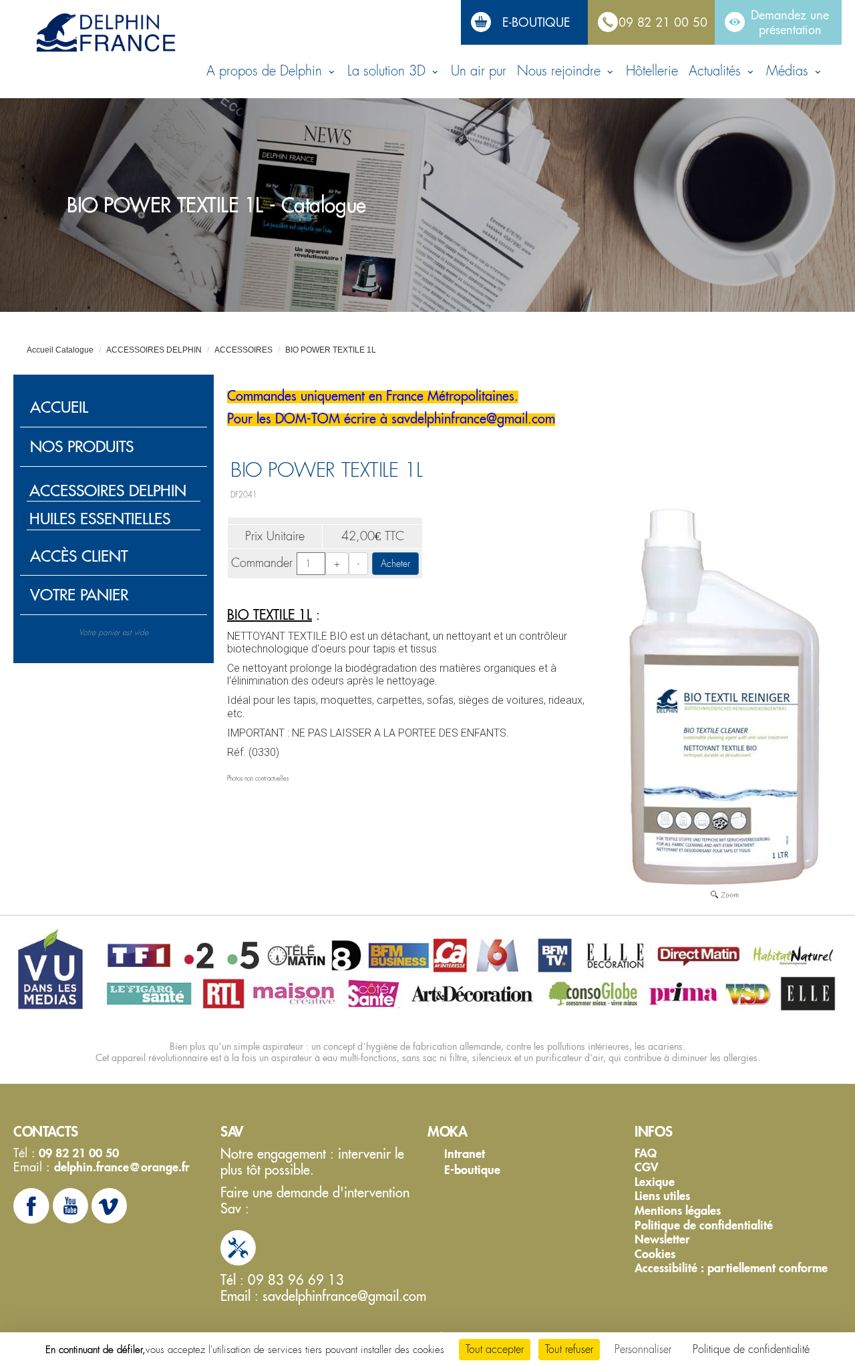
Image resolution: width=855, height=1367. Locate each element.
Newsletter (662, 1239)
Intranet (464, 1153)
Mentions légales (678, 1210)
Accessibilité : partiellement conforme (731, 1268)
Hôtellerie (652, 71)
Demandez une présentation (790, 22)
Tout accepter (495, 1349)
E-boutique (536, 22)
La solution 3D (388, 71)
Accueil (59, 407)
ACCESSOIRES (243, 350)
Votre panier (79, 594)
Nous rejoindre (561, 71)
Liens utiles (662, 1196)
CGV (647, 1167)
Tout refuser (569, 1349)
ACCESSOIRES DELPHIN (154, 350)
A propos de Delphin (266, 71)
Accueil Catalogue (60, 350)
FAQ (646, 1153)
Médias (789, 71)
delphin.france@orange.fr (122, 1167)
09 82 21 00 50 (663, 22)
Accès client (79, 556)
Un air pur (478, 71)
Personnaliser (643, 1349)
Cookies (655, 1254)
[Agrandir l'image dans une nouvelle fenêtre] (725, 893)
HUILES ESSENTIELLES (99, 518)
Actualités (717, 71)
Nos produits (82, 446)
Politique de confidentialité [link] (751, 1349)
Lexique (655, 1182)
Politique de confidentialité (704, 1225)
